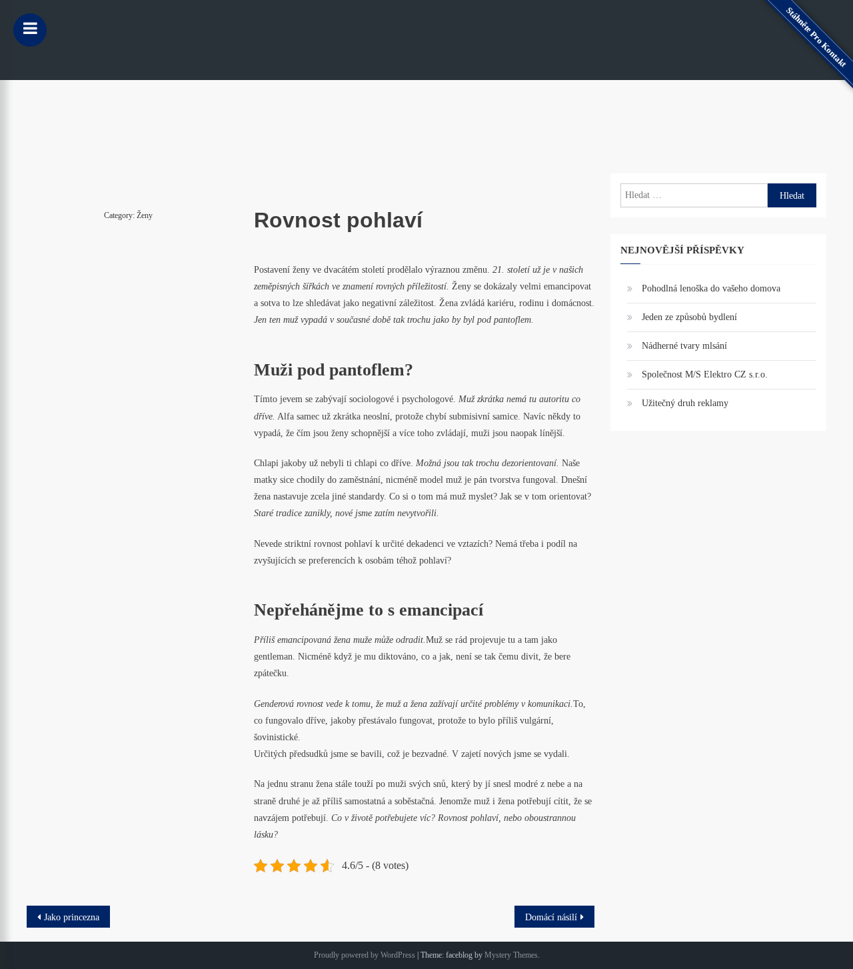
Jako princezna (71, 917)
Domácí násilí (551, 917)
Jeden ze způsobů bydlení (689, 317)
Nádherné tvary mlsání (684, 346)
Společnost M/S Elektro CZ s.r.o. (705, 374)
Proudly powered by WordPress (364, 955)
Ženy (145, 215)
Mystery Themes (511, 955)
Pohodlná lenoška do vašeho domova (711, 288)
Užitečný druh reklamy (685, 403)
